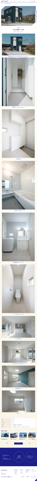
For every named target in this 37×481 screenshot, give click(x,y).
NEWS (20, 1)
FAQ (26, 1)
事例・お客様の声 (28, 469)
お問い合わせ (22, 476)
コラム (27, 472)
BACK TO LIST (18, 443)
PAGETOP (36, 480)
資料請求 (28, 476)
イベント (33, 469)
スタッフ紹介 (16, 474)
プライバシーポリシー (33, 476)
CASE (17, 1)
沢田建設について (17, 469)
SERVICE (14, 1)
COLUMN (23, 1)
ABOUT (11, 1)
